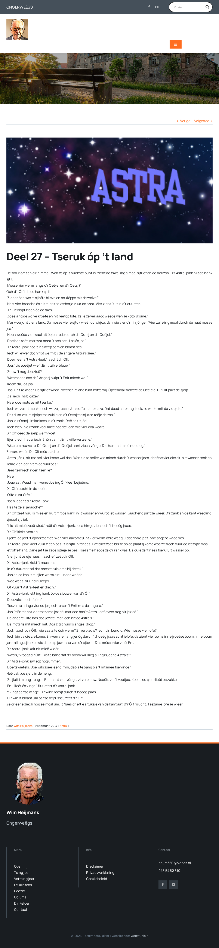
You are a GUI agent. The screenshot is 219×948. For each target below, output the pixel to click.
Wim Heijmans (23, 726)
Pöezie (19, 891)
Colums (20, 897)
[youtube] (156, 7)
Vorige (185, 120)
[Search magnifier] (207, 7)
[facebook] (149, 7)
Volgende (201, 120)
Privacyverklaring (100, 872)
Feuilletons (23, 885)
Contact (20, 909)
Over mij (20, 866)
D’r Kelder (22, 903)
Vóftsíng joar (24, 878)
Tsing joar (22, 872)
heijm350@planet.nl (174, 863)
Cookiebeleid (96, 878)
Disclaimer (94, 866)
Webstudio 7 (139, 936)
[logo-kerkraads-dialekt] (29, 762)
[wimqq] (17, 20)
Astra (63, 726)
